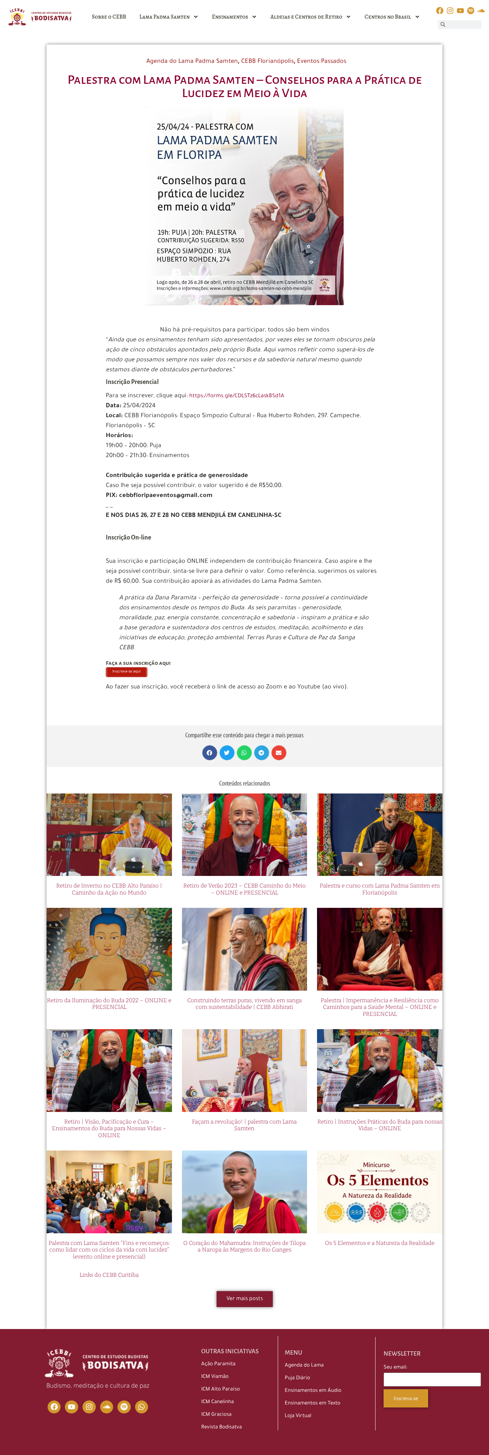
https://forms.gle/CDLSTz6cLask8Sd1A (236, 396)
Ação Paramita (218, 1364)
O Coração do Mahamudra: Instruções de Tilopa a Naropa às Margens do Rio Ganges (244, 1246)
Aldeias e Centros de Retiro (306, 17)
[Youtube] (71, 1407)
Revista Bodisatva (221, 1427)
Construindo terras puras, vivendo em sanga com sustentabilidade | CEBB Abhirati (244, 1004)
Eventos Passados (321, 62)
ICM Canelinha (217, 1402)
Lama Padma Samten (164, 17)
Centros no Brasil (388, 17)
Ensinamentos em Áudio (313, 1391)
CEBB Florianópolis (267, 62)
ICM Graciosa (216, 1415)
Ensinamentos (230, 17)
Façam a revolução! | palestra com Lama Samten (244, 1125)
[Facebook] (54, 1407)
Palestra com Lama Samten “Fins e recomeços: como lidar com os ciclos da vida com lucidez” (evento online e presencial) (109, 1250)
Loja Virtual (298, 1416)
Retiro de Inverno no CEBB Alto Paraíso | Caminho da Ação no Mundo (109, 889)
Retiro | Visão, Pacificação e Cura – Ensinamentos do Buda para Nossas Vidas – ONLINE (109, 1128)
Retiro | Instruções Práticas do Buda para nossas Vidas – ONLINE (379, 1125)
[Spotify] (124, 1407)
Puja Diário (297, 1378)
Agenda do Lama (304, 1366)
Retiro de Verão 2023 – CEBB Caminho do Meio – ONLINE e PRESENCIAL (244, 889)
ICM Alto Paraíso (220, 1390)
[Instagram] (89, 1407)
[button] (209, 752)
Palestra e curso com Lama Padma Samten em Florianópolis (380, 889)
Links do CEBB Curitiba (109, 1275)
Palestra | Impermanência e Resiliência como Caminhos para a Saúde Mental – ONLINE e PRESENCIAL (380, 1007)
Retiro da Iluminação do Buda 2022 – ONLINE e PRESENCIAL (109, 1004)
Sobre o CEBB (109, 17)
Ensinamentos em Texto (312, 1403)
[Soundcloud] (106, 1407)
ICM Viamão (215, 1377)
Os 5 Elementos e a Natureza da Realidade (379, 1243)
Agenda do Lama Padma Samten (192, 62)
